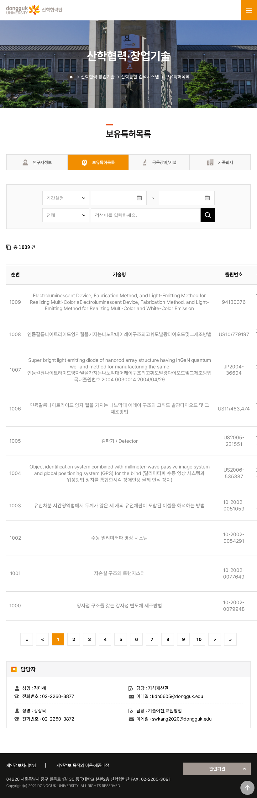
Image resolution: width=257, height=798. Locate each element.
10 (199, 639)
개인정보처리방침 (21, 765)
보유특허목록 (177, 77)
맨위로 (247, 788)
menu (249, 10)
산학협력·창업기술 (98, 77)
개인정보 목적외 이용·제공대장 (82, 765)
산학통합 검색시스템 (140, 77)
